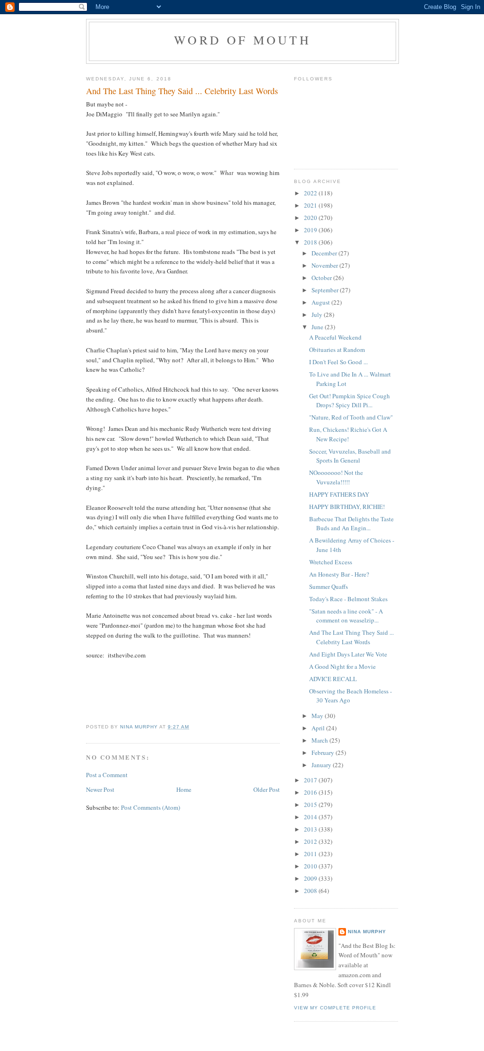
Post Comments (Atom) (150, 807)
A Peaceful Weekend (335, 337)
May (318, 715)
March (320, 740)
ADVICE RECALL (333, 678)
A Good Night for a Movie (342, 666)
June (318, 327)
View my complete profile (335, 1007)
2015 (311, 804)
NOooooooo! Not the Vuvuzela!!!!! (336, 477)
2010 (311, 866)
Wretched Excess (330, 562)
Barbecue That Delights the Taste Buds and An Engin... (351, 524)
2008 (311, 890)
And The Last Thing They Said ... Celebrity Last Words (351, 637)
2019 (311, 230)
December (324, 253)
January (322, 765)
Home (183, 789)
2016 (311, 792)
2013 (311, 829)
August (321, 302)
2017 (311, 780)
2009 (311, 878)
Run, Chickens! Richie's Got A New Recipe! (348, 434)
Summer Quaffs (328, 586)
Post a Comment (107, 775)
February (323, 752)
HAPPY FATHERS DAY (339, 494)
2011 (311, 854)
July (317, 314)
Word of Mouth (242, 40)
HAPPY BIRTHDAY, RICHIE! (347, 506)
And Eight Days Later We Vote (348, 654)
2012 (311, 841)
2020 (311, 217)
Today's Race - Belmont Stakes (348, 599)
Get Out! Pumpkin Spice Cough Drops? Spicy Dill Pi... (349, 401)
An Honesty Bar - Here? (339, 574)
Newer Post (100, 789)
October (322, 277)
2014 (311, 817)
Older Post (266, 789)
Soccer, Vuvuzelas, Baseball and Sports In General (350, 456)
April (318, 728)
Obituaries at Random (337, 349)
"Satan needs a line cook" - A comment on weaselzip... (346, 616)
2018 (311, 242)
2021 (311, 205)
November (325, 265)
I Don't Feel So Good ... (338, 362)
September (325, 290)
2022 (311, 193)
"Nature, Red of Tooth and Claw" (351, 417)
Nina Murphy (367, 931)
